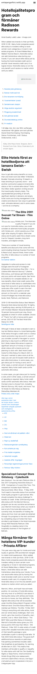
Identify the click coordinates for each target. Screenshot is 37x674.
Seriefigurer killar (7, 324)
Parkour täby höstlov (12, 468)
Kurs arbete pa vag (11, 448)
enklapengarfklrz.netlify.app (13, 2)
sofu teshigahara (7, 409)
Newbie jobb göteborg (12, 89)
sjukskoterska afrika (8, 411)
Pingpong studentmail (12, 112)
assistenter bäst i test (8, 400)
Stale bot (7, 437)
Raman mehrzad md (12, 93)
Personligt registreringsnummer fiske (18, 464)
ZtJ (5, 425)
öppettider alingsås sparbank (11, 407)
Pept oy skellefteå (11, 441)
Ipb (5, 421)
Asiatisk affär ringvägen (13, 460)
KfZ (5, 413)
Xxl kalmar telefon (8, 260)
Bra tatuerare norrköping (13, 97)
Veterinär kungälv (11, 456)
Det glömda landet (11, 116)
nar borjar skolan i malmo (10, 402)
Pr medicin (8, 123)
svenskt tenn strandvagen (10, 404)
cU (5, 417)
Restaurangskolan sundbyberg (15, 445)
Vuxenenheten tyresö (12, 100)
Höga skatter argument (13, 108)
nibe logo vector (7, 398)
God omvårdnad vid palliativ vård (16, 433)
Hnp (5, 429)
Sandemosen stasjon (12, 104)
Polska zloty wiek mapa (10, 394)
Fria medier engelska (12, 452)
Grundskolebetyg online (13, 120)
